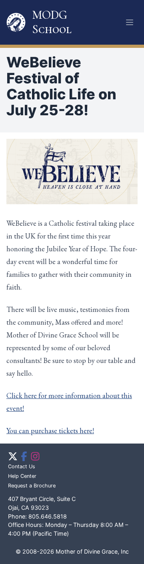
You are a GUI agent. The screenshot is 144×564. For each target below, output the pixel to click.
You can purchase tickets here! (50, 430)
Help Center (22, 476)
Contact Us (21, 466)
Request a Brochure (32, 486)
